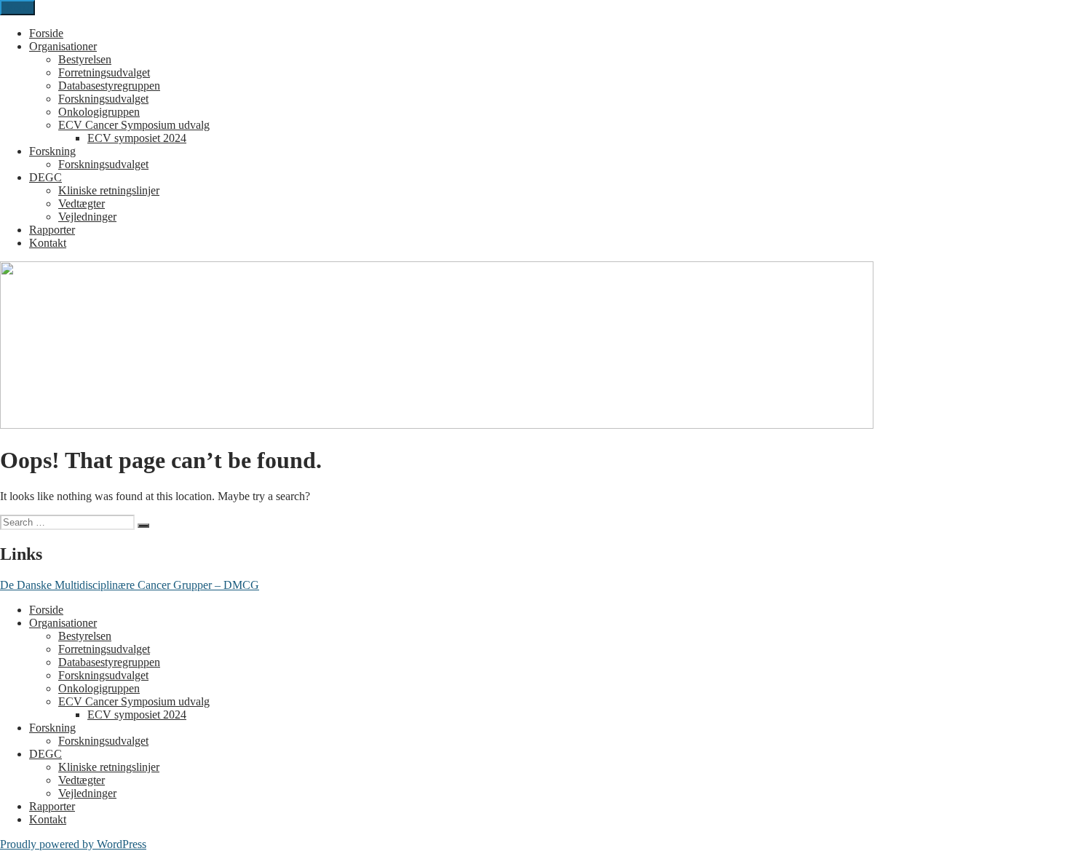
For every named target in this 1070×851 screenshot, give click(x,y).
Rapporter (52, 229)
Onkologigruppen (99, 112)
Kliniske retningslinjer (108, 190)
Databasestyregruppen (109, 85)
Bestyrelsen (84, 59)
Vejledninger (87, 216)
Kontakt (47, 243)
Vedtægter (81, 203)
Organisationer (63, 46)
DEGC (45, 177)
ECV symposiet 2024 (136, 138)
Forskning (52, 151)
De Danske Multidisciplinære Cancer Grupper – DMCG (129, 585)
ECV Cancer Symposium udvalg (134, 125)
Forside (46, 33)
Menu (17, 7)
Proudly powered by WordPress (73, 844)
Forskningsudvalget (103, 98)
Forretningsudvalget (104, 72)
